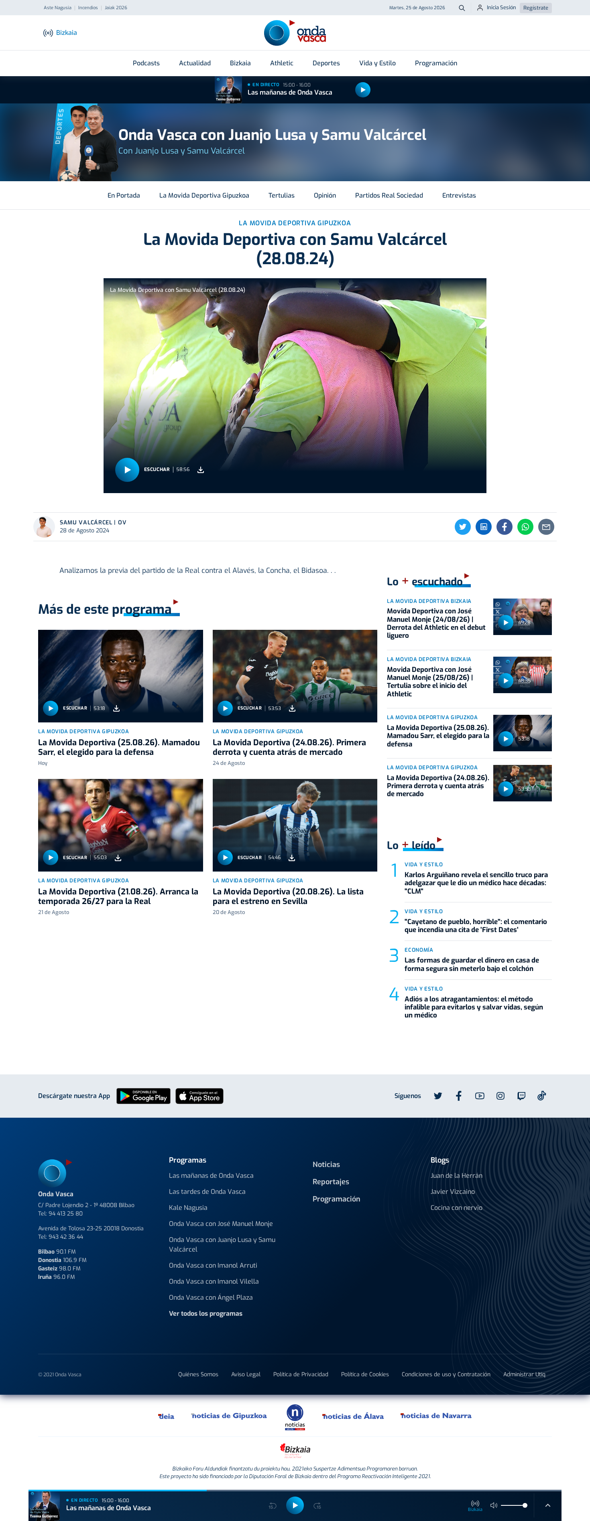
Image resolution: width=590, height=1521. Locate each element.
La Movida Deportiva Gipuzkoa (204, 195)
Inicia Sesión (501, 7)
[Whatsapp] (525, 527)
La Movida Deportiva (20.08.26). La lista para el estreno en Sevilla (288, 896)
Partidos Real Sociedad (389, 195)
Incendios (88, 8)
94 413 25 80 (66, 1214)
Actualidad (195, 63)
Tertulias (282, 195)
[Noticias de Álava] (353, 1415)
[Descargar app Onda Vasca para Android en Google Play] (143, 1095)
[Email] (546, 527)
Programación (436, 63)
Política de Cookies (365, 1374)
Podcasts (146, 63)
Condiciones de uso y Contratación (446, 1374)
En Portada (124, 195)
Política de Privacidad (300, 1374)
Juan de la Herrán (456, 1175)
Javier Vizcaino (453, 1191)
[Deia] (167, 1415)
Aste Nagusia (57, 8)
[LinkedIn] (484, 527)
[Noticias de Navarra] (436, 1415)
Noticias (326, 1164)
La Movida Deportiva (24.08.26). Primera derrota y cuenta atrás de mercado (289, 747)
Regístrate (535, 7)
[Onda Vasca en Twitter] (438, 1096)
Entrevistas (459, 195)
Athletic (281, 63)
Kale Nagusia (188, 1207)
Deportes (326, 63)
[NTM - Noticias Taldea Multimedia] (295, 1417)
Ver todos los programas (205, 1313)
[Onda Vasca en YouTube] (479, 1096)
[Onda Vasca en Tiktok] (541, 1095)
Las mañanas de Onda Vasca (290, 92)
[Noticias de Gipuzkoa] (229, 1415)
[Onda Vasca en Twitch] (521, 1096)
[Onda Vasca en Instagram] (500, 1096)
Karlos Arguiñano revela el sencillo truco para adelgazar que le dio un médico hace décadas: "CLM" (476, 883)
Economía (419, 950)
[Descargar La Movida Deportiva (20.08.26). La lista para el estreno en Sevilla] (292, 858)
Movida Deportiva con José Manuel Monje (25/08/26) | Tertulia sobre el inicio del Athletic (430, 682)
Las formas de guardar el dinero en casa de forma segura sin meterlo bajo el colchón (472, 964)
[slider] (525, 1505)
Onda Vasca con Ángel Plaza (211, 1297)
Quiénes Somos (198, 1374)
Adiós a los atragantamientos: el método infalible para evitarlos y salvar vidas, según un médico (474, 1007)
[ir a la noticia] (120, 676)
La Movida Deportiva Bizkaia (429, 601)
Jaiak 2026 (116, 8)
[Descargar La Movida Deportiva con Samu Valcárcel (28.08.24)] (200, 470)
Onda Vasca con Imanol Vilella (214, 1281)
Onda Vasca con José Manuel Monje (221, 1224)
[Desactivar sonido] (494, 1505)
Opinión (325, 195)
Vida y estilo (424, 864)
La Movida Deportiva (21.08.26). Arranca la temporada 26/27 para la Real (118, 896)
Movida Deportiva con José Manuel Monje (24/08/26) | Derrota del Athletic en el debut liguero (436, 623)
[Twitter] (463, 527)
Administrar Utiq (524, 1374)
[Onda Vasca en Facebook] (459, 1096)
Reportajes (331, 1182)
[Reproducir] (362, 89)
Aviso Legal (245, 1374)
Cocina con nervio (456, 1207)
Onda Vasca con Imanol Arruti (213, 1265)
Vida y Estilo (377, 63)
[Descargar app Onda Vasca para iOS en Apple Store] (199, 1095)
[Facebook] (504, 527)
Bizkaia (240, 63)
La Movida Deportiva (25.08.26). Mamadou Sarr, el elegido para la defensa (119, 747)
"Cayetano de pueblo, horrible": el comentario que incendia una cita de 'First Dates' (476, 925)
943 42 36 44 (66, 1237)
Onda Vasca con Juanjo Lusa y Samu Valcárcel (222, 1245)
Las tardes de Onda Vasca (207, 1191)
